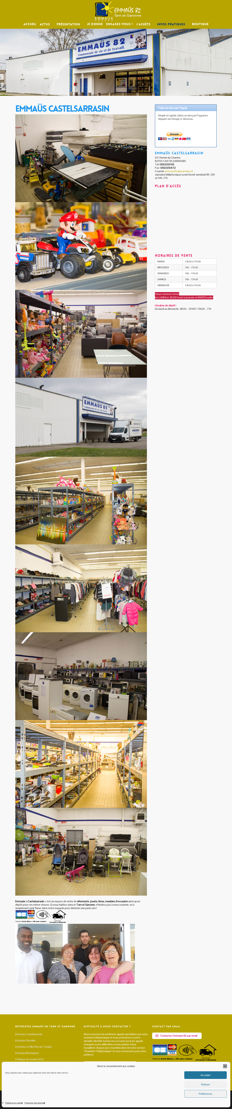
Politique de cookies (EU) (29, 1059)
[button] (225, 1066)
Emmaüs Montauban (27, 1053)
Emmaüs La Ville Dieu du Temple (33, 1047)
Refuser (205, 1084)
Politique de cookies (14, 1103)
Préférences (205, 1093)
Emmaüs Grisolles (25, 1040)
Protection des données (34, 1103)
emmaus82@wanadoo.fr (179, 171)
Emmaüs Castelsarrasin (28, 1034)
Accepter (206, 1075)
